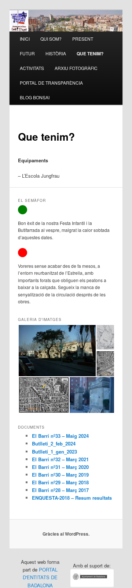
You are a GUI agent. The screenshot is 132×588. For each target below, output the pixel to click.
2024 (83, 435)
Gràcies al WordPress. (66, 533)
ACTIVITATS (32, 68)
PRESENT (82, 39)
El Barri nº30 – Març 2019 (60, 474)
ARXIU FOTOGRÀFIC (76, 68)
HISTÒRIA (55, 53)
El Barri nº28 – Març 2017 (60, 490)
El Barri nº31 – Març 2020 (60, 466)
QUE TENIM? (90, 53)
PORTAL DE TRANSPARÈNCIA (51, 82)
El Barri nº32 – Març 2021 (60, 459)
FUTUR (27, 53)
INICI (25, 39)
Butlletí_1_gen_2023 (54, 451)
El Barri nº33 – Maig (55, 435)
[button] (57, 350)
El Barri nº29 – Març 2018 (60, 482)
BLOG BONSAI (35, 97)
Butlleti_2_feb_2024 (54, 443)
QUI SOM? (51, 39)
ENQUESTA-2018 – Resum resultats (72, 497)
